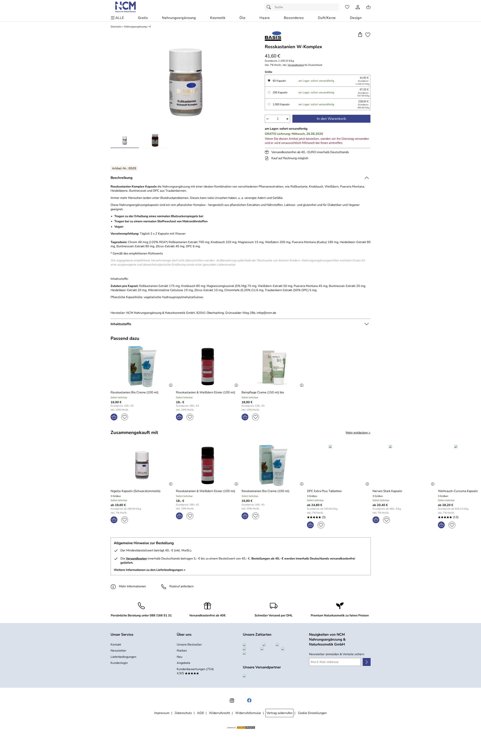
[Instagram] (232, 700)
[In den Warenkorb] (114, 417)
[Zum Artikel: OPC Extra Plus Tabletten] (339, 465)
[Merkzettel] (347, 7)
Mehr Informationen (132, 586)
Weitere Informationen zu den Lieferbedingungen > (150, 570)
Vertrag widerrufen (279, 713)
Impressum (162, 713)
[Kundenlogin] (358, 7)
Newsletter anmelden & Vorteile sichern (336, 654)
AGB (200, 713)
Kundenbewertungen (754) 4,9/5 (195, 671)
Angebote (183, 663)
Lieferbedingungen (123, 657)
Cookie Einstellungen (312, 713)
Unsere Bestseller (189, 644)
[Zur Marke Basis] (273, 36)
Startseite (116, 26)
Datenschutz (183, 713)
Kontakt (116, 644)
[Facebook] (249, 700)
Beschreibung (121, 177)
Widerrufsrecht (219, 713)
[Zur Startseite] (126, 7)
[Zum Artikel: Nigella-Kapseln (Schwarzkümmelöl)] (142, 465)
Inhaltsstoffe (121, 324)
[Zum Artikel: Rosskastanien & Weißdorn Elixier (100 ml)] (208, 366)
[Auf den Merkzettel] (368, 34)
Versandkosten (296, 65)
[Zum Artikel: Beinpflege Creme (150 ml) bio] (273, 366)
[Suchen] (269, 7)
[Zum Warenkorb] (368, 7)
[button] (360, 34)
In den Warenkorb (331, 118)
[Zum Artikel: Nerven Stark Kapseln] (404, 465)
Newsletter (118, 651)
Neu (179, 657)
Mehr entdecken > (358, 433)
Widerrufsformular (248, 713)
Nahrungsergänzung (135, 26)
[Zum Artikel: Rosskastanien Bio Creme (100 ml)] (142, 366)
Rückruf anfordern (181, 586)
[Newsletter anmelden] (366, 662)
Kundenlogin (119, 663)
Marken (182, 651)
